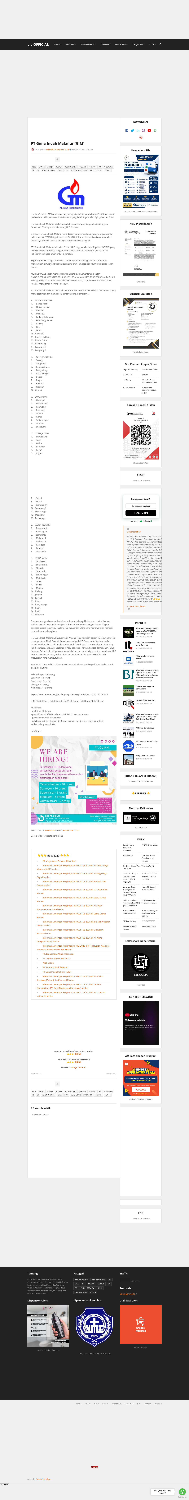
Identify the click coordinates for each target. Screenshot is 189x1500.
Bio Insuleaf (127, 374)
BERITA (93, 1292)
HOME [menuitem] (57, 44)
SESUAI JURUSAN (48, 170)
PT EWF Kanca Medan (150, 845)
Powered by (134, 521)
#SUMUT (92, 167)
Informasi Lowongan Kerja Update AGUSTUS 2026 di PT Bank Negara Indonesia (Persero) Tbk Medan (147, 674)
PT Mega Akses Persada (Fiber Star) (59, 861)
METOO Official (129, 387)
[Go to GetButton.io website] (182, 1497)
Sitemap (147, 1403)
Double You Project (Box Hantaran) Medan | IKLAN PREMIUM (130, 878)
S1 (38, 170)
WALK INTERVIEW (87, 1288)
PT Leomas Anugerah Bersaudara (145, 687)
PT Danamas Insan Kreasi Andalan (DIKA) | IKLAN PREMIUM (131, 903)
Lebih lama (110, 1073)
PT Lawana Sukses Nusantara (56, 958)
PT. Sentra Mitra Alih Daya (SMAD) (147, 742)
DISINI (78, 1054)
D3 (100, 167)
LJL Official (38, 44)
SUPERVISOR (76, 170)
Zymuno (145, 374)
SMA (60, 170)
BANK (100, 1288)
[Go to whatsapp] (182, 1491)
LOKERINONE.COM (69, 830)
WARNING (50, 830)
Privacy (105, 1403)
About (87, 1403)
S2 (76, 1288)
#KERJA (50, 167)
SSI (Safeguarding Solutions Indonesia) (149, 901)
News (96, 1403)
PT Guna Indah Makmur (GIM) (57, 971)
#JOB (34, 167)
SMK (66, 170)
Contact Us (116, 1403)
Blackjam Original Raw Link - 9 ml (131, 867)
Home (78, 1403)
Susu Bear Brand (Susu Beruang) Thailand (148, 858)
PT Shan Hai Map (129, 921)
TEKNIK (107, 170)
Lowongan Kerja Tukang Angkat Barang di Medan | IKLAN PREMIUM (130, 891)
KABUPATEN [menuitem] (121, 44)
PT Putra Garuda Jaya (145, 728)
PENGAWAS (108, 167)
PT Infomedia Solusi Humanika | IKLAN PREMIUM (149, 876)
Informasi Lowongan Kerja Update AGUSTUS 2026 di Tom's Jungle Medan (147, 631)
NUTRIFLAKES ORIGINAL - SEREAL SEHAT (149, 390)
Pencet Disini (141, 513)
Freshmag (127, 380)
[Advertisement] (94, 19)
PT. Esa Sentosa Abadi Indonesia (58, 953)
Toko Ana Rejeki (148, 866)
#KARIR (41, 167)
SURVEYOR (87, 170)
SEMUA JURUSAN (98, 1279)
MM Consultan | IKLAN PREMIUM (129, 912)
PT (33, 170)
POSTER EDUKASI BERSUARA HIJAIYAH (149, 381)
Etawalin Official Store (150, 369)
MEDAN (91, 1284)
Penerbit (158, 1403)
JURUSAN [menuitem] (104, 44)
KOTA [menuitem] (151, 44)
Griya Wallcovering (130, 369)
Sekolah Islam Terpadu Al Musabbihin (128, 848)
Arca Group (48, 962)
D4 (109, 1284)
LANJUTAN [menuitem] (138, 44)
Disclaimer (129, 1403)
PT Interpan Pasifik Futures (130, 927)
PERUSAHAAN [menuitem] (87, 44)
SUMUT (101, 1284)
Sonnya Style (128, 855)
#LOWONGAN (70, 167)
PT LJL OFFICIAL (79, 1067)
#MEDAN (82, 167)
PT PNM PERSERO (148, 921)
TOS (138, 1403)
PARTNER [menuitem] (70, 44)
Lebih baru (36, 1073)
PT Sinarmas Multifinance (55, 967)
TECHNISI (98, 170)
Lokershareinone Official (57, 149)
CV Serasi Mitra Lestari (145, 700)
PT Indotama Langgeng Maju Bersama (145, 643)
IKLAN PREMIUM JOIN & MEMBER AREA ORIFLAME (150, 913)
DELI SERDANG (81, 1292)
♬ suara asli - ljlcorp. (136, 606)
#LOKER (59, 167)
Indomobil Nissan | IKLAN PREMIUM (149, 888)
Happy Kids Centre (149, 926)
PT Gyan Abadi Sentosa (145, 755)
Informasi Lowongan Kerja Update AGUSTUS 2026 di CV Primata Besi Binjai (147, 716)
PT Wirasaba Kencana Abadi (145, 657)
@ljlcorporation (134, 531)
